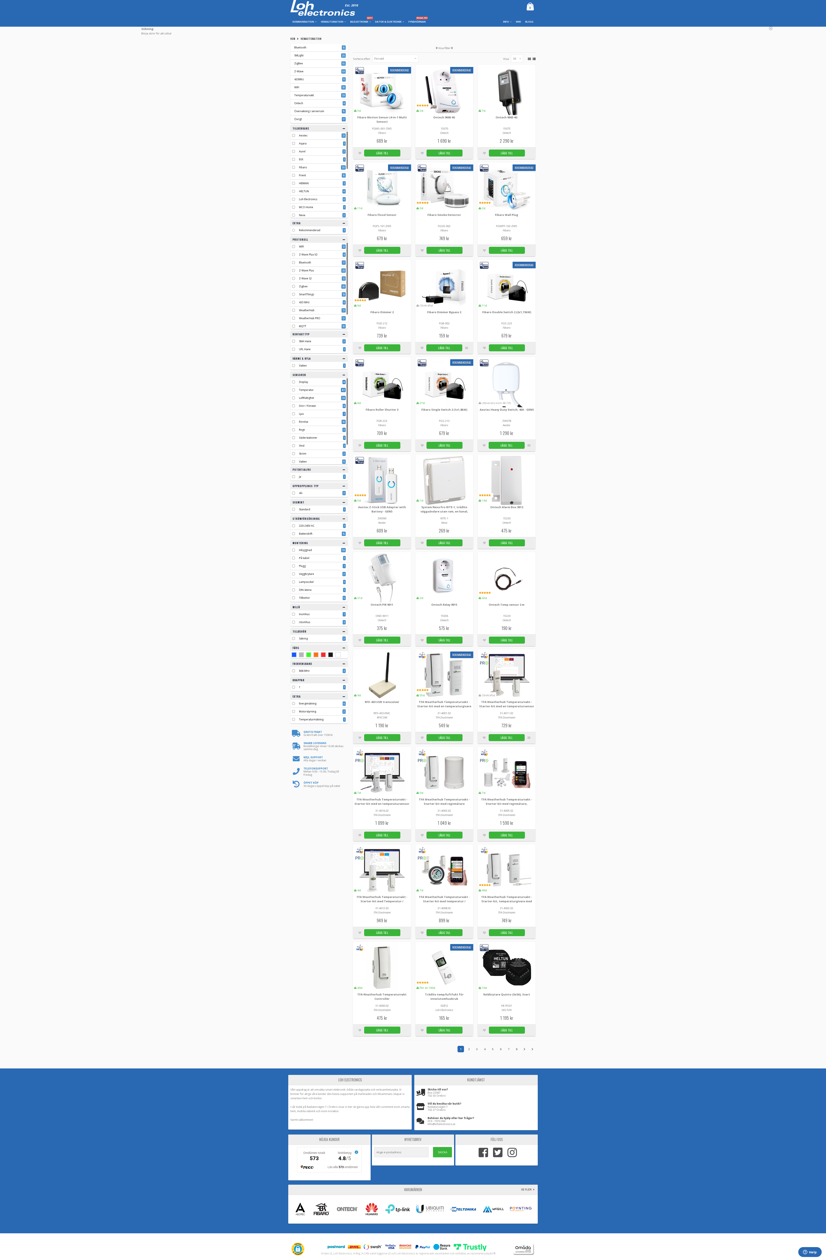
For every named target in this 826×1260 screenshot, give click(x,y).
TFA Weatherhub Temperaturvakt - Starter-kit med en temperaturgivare (444, 704)
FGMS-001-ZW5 (382, 128)
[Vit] (338, 655)
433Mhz (299, 79)
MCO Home (306, 207)
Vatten (303, 365)
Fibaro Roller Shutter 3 (382, 410)
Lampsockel (306, 582)
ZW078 (506, 421)
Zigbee (303, 286)
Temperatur (306, 390)
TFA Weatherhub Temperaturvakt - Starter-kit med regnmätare (444, 801)
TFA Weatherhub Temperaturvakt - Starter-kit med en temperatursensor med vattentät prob (506, 704)
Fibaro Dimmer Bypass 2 (444, 312)
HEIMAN (304, 183)
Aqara (303, 143)
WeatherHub (306, 310)
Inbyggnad (305, 550)
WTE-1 (444, 518)
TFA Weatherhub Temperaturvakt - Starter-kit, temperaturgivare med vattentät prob (506, 899)
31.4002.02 (506, 908)
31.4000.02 (382, 1006)
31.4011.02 (506, 713)
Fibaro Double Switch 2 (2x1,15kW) (506, 312)
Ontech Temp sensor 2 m (506, 605)
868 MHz (304, 671)
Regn (302, 430)
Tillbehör (304, 598)
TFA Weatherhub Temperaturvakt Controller (382, 996)
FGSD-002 (444, 226)
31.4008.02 (444, 908)
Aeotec (303, 135)
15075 (506, 128)
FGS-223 (506, 323)
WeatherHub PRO (309, 318)
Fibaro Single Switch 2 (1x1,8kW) (444, 410)
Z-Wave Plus (306, 270)
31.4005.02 (506, 811)
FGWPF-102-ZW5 (506, 226)
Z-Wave (299, 71)
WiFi (296, 87)
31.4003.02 (444, 811)
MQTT (302, 326)
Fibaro (303, 167)
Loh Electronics (308, 199)
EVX (301, 159)
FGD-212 (382, 323)
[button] (297, 1249)
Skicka (442, 1152)
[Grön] (309, 655)
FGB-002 (444, 323)
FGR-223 (382, 421)
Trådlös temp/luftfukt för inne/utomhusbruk (444, 996)
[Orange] (316, 655)
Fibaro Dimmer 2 (382, 312)
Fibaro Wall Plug (506, 215)
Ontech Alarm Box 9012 (506, 507)
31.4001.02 (444, 713)
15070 (444, 128)
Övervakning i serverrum (309, 111)
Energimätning (307, 703)
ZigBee (298, 63)
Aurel (302, 151)
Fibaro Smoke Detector (444, 215)
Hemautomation (311, 38)
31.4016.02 (382, 811)
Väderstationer (308, 438)
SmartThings (306, 294)
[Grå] (301, 655)
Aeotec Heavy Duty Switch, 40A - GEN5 (507, 410)
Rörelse (303, 422)
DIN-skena (305, 590)
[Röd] (323, 655)
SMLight (299, 55)
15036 (444, 616)
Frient (302, 175)
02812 (444, 1006)
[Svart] (330, 655)
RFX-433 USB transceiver (382, 702)
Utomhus (304, 622)
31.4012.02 (382, 908)
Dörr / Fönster (307, 406)
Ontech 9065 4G (507, 117)
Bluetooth (300, 47)
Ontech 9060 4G (444, 117)
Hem (292, 38)
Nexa (302, 215)
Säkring (303, 638)
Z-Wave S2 (305, 278)
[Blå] (294, 655)
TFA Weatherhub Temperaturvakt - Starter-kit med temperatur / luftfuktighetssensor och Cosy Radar (444, 899)
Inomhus (304, 614)
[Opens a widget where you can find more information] (810, 1252)
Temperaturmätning (311, 719)
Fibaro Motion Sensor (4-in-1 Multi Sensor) (382, 119)
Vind (301, 445)
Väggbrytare (306, 574)
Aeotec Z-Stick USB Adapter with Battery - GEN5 (382, 509)
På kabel (304, 558)
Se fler (526, 1189)
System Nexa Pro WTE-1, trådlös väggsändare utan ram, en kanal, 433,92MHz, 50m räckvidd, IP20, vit (444, 509)
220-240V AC (306, 526)
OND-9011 (382, 616)
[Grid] (529, 58)
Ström (302, 453)
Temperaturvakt (304, 95)
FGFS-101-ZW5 (382, 226)
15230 (506, 518)
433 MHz (304, 302)
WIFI (301, 246)
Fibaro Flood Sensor (382, 215)
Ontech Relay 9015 (444, 605)
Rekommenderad (309, 230)
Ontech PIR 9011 (382, 605)
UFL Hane (305, 349)
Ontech (298, 103)
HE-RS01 (506, 1006)
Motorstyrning (307, 711)
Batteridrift (305, 534)
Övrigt (298, 119)
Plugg (302, 566)
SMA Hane (305, 341)
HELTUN (304, 191)
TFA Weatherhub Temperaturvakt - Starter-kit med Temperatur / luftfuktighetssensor (381, 899)
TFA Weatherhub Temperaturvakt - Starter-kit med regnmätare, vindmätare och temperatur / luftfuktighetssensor (506, 801)
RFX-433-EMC (382, 713)
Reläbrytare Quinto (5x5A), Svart (506, 994)
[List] (534, 58)
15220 (506, 616)
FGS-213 (444, 421)
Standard (304, 509)
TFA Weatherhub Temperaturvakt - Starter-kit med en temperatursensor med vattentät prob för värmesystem (381, 801)
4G (300, 493)
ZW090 (382, 518)
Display (303, 382)
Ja (300, 476)
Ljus (301, 414)
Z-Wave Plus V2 (308, 254)
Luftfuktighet (306, 398)
